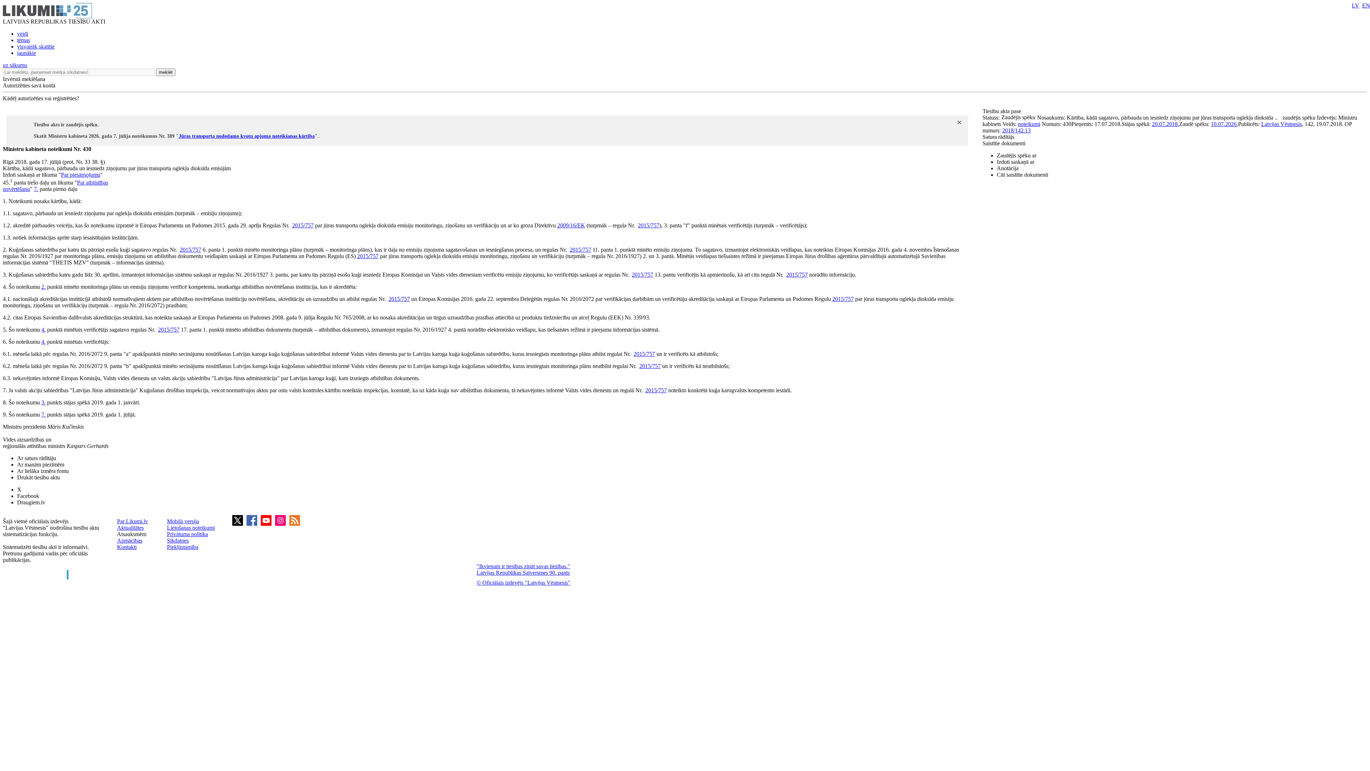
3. (43, 402)
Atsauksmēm (131, 534)
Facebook (28, 496)
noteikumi (1029, 124)
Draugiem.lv (31, 502)
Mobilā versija (183, 521)
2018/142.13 (1016, 130)
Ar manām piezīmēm (40, 465)
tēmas (23, 40)
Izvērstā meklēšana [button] (24, 79)
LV (1355, 5)
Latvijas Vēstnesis (1281, 124)
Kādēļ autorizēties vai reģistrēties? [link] (41, 98)
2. (43, 287)
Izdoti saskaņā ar (1015, 162)
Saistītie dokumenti (1004, 143)
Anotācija (1008, 168)
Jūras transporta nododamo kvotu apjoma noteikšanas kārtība (247, 136)
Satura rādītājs (998, 137)
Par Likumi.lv (132, 521)
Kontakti (127, 547)
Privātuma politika (187, 534)
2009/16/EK (571, 225)
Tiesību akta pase (1003, 111)
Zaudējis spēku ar (1016, 155)
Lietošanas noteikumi (191, 528)
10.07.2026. (1224, 124)
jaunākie (26, 53)
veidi (22, 34)
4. (43, 330)
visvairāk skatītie (36, 47)
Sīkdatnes (178, 541)
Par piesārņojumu (80, 175)
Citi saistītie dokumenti (1022, 175)
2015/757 (303, 225)
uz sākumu (15, 65)
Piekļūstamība (182, 547)
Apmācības (129, 541)
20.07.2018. (1165, 124)
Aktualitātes (130, 528)
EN (1366, 5)
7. (36, 189)
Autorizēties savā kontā (29, 85)
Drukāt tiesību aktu (38, 477)
